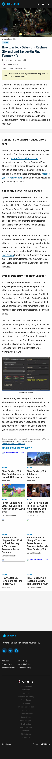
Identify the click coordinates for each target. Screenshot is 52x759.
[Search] (38, 3)
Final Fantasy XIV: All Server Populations (37, 474)
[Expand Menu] (42, 3)
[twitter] (10, 650)
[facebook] (16, 650)
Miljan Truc (6, 587)
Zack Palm (6, 481)
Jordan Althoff (32, 515)
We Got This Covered (26, 707)
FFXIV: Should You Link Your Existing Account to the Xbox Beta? (13, 507)
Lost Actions (8, 255)
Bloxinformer (26, 734)
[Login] (47, 3)
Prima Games (26, 700)
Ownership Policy (24, 664)
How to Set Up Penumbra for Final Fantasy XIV (12, 580)
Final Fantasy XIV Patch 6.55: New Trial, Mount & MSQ (37, 580)
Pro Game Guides (26, 686)
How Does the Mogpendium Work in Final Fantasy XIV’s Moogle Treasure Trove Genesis (12, 545)
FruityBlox (26, 731)
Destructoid (26, 710)
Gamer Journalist (26, 714)
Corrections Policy (24, 668)
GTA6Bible (26, 738)
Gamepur (26, 693)
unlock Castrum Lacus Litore (24, 158)
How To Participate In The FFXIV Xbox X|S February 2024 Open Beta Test (37, 507)
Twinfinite (26, 690)
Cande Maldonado (9, 515)
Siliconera (26, 703)
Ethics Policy (22, 661)
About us (5, 661)
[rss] (4, 650)
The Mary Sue (26, 724)
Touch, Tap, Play (26, 727)
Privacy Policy (7, 664)
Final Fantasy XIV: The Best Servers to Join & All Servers (13, 474)
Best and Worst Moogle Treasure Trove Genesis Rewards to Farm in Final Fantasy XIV (37, 543)
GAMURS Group (45, 744)
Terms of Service (8, 668)
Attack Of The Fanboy (26, 697)
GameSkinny (26, 717)
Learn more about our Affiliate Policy (13, 443)
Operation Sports (26, 720)
